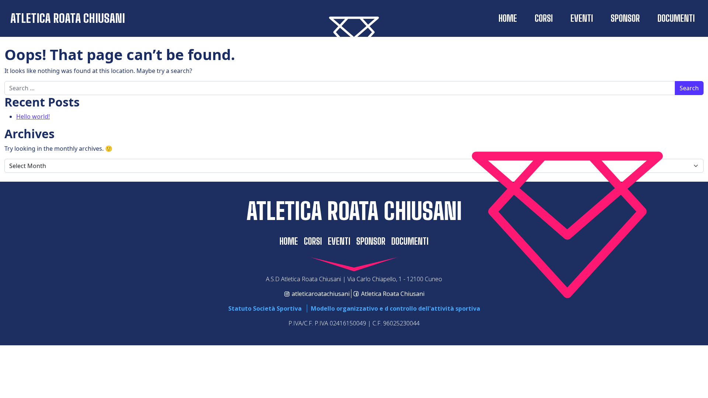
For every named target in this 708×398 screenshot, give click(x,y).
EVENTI (581, 18)
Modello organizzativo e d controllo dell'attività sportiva (395, 308)
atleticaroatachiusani (321, 294)
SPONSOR (625, 18)
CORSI (544, 18)
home (508, 18)
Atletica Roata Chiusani (67, 18)
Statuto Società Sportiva (265, 308)
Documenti (676, 18)
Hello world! (33, 116)
